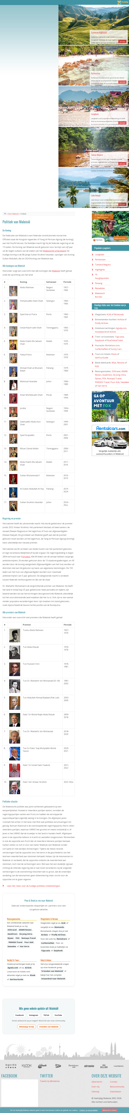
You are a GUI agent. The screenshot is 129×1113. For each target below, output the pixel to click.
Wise (114, 362)
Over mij (95, 1086)
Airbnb (28, 967)
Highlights (100, 269)
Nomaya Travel (28, 938)
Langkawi (95, 114)
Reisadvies (100, 288)
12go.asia (45, 950)
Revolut (120, 362)
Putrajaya (25, 556)
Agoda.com (13, 967)
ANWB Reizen (25, 929)
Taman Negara (97, 154)
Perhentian (95, 73)
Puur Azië (28, 942)
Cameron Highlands (99, 32)
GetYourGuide (16, 979)
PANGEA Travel (15, 942)
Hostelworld (100, 331)
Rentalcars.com (112, 345)
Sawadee (12, 946)
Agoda (10, 1066)
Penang (98, 283)
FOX (17, 938)
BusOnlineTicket (115, 340)
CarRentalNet (47, 943)
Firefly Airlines (58, 934)
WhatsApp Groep (26, 1027)
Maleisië (56, 271)
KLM (63, 923)
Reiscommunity (117, 1086)
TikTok (46, 1015)
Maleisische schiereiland (54, 250)
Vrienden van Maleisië (48, 1027)
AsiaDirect (12, 934)
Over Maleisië (13, 214)
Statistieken (115, 1091)
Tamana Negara (102, 264)
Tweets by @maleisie (50, 1081)
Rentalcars (62, 939)
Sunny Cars (116, 349)
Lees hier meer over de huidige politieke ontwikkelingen (33, 886)
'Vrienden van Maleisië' (52, 971)
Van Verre (24, 946)
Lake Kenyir (96, 195)
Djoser (11, 938)
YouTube (58, 1015)
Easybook (58, 950)
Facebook (19, 1015)
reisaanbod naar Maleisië (53, 978)
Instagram (33, 1015)
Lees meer (122, 41)
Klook (32, 975)
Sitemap (95, 1091)
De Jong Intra (25, 934)
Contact (113, 1081)
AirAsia (44, 934)
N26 (97, 366)
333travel (12, 929)
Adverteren (97, 1081)
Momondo (59, 927)
